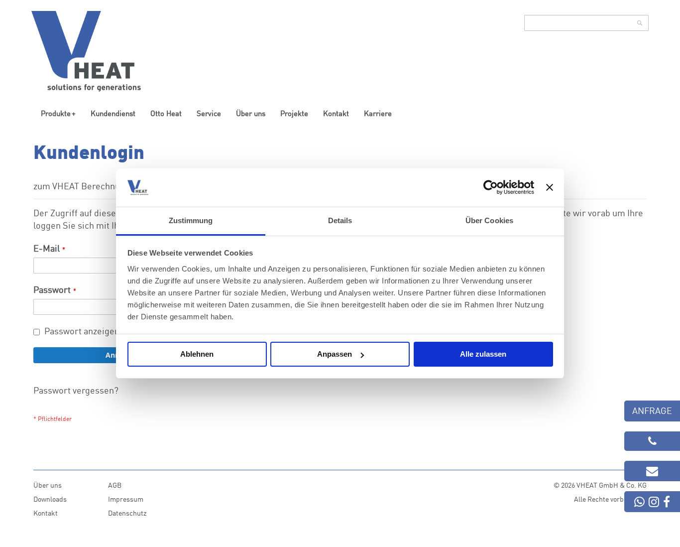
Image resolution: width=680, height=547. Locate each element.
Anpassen (334, 354)
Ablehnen (197, 354)
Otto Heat (166, 113)
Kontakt (336, 113)
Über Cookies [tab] (489, 220)
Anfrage (652, 410)
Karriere (378, 113)
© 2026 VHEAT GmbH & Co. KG (600, 485)
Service (209, 113)
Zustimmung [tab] (191, 220)
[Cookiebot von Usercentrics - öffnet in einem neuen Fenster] (490, 187)
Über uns (250, 113)
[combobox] (586, 23)
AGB (114, 485)
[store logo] (86, 51)
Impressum (125, 499)
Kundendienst (113, 113)
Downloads (50, 499)
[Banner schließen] (549, 187)
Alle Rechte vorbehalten (610, 499)
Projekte (294, 113)
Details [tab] (340, 220)
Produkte (56, 113)
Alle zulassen (483, 354)
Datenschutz (127, 513)
